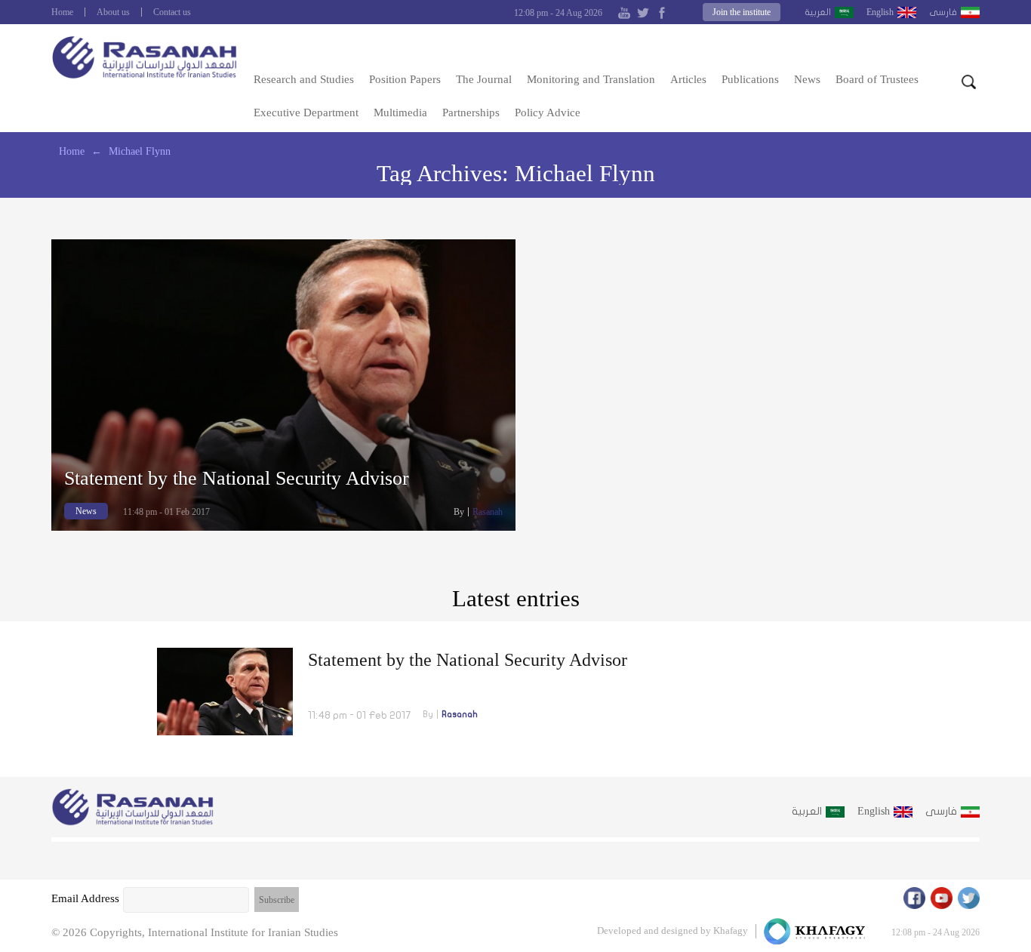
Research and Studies (304, 79)
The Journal (484, 79)
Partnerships (471, 112)
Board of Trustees (877, 79)
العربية (818, 12)
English (880, 12)
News (807, 79)
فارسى (943, 12)
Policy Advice (547, 112)
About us (113, 12)
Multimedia (400, 112)
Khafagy (730, 930)
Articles (688, 79)
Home (62, 12)
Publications (750, 79)
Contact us (172, 12)
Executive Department (306, 112)
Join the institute (741, 12)
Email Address (85, 898)
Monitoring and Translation (591, 79)
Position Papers (405, 79)
